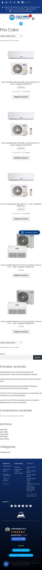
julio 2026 (3, 429)
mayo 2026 (4, 434)
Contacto (30, 463)
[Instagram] (23, 506)
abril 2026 (4, 436)
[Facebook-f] (19, 506)
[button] (21, 23)
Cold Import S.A (18, 528)
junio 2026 (4, 432)
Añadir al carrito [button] (21, 97)
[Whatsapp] (11, 506)
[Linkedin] (15, 506)
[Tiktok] (30, 506)
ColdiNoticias (5, 452)
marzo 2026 (4, 439)
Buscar (3, 354)
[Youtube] (27, 506)
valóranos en (17, 539)
